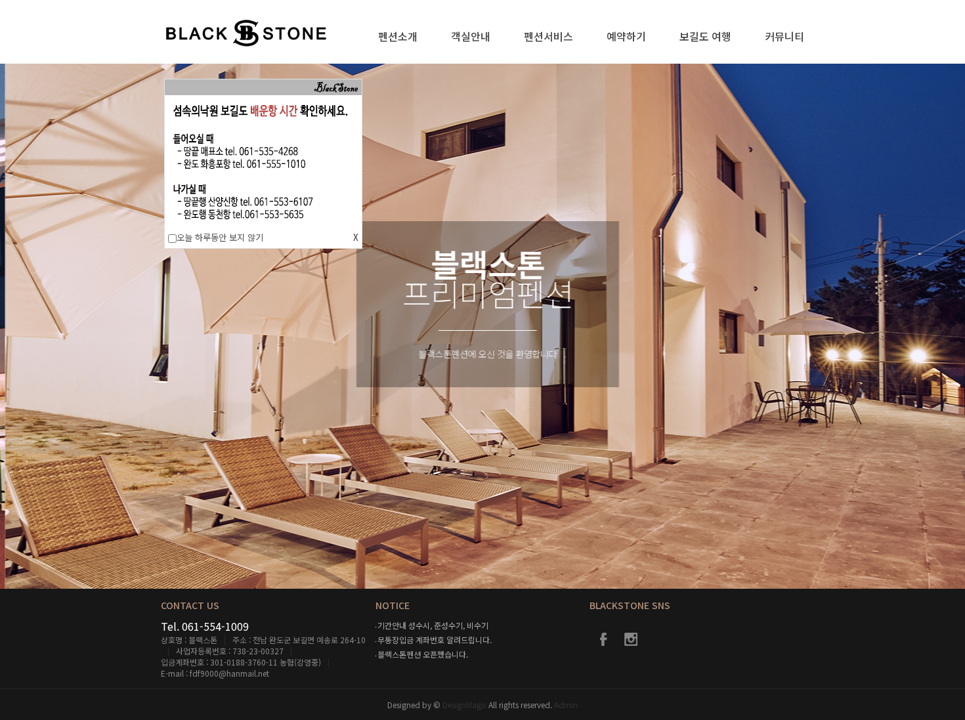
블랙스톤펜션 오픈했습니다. (422, 654)
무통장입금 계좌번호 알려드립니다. (434, 639)
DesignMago (465, 704)
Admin (566, 704)
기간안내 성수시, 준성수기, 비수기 (432, 625)
